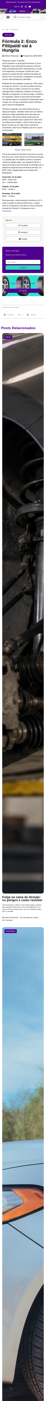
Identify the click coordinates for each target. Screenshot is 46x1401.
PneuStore (6, 211)
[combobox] (27, 17)
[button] (7, 17)
